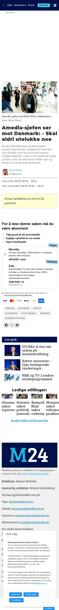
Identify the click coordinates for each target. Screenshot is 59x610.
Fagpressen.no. (40, 583)
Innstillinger (49, 608)
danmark (11, 325)
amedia (10, 320)
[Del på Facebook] (6, 336)
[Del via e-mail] (17, 336)
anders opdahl (15, 330)
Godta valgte (31, 594)
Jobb (9, 5)
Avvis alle (16, 594)
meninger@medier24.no (28, 520)
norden (45, 325)
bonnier (23, 320)
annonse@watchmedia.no (32, 527)
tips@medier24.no (21, 513)
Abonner (44, 5)
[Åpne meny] (55, 5)
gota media (28, 325)
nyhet (37, 320)
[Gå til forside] (3, 5)
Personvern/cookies (37, 485)
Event (31, 5)
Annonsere (20, 5)
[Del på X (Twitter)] (11, 336)
